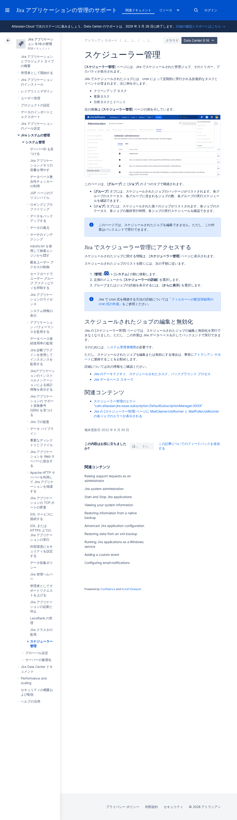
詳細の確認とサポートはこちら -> (200, 26)
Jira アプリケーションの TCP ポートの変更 (42, 502)
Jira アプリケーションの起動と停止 (41, 606)
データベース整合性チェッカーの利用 (41, 181)
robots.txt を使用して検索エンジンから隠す (41, 250)
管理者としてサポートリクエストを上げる (41, 590)
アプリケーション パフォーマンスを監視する (41, 327)
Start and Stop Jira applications (108, 497)
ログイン (210, 10)
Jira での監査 (39, 422)
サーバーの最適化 (38, 660)
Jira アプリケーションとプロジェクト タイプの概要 (37, 61)
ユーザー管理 (30, 98)
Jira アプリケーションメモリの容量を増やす (41, 165)
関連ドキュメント (138, 10)
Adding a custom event (101, 555)
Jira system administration (104, 489)
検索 (196, 10)
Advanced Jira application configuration (114, 526)
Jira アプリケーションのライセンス (41, 299)
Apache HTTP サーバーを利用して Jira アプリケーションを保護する (42, 482)
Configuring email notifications (107, 563)
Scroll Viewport (131, 589)
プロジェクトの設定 (35, 105)
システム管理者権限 (121, 347)
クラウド (172, 40)
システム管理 (35, 142)
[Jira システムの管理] (144, 40)
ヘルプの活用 (30, 701)
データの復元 (40, 227)
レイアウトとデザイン (37, 91)
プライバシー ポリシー (122, 807)
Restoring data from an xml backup (110, 534)
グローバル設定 (36, 653)
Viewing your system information (108, 505)
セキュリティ (173, 807)
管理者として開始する (37, 73)
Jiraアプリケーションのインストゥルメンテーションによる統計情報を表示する (42, 380)
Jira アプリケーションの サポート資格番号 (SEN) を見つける (41, 405)
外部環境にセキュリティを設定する (41, 551)
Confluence (107, 589)
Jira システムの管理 (35, 135)
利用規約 (151, 807)
